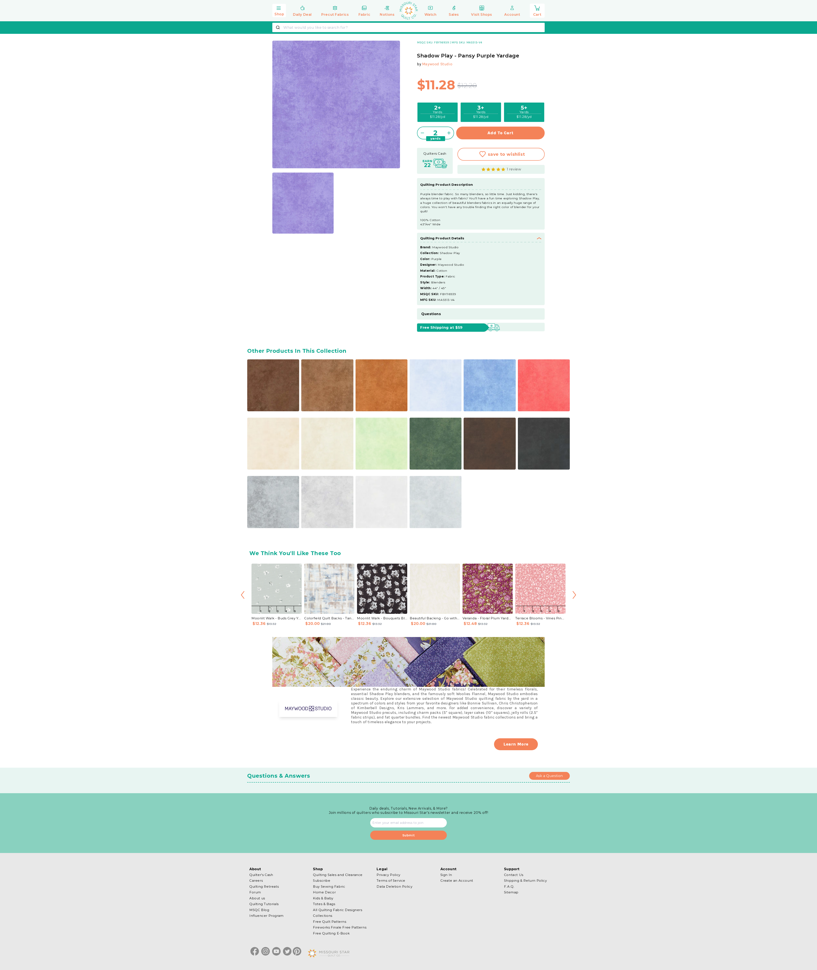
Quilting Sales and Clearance (338, 875)
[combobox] (408, 27)
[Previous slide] (242, 595)
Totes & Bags (324, 904)
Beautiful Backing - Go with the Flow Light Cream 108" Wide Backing (435, 618)
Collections (322, 916)
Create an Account (456, 881)
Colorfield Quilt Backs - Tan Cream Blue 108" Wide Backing (329, 618)
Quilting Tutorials (264, 904)
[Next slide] (574, 595)
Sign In (446, 875)
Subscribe (321, 881)
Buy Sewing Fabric (329, 886)
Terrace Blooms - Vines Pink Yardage (540, 618)
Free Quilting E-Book (331, 933)
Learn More (515, 744)
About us (257, 898)
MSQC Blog (259, 910)
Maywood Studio (437, 64)
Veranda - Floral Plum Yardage (488, 618)
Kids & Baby (323, 898)
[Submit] (278, 27)
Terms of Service (391, 881)
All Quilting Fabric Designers (337, 910)
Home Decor (324, 892)
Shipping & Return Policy (525, 881)
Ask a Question (549, 776)
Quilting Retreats (264, 886)
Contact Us (513, 875)
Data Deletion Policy (394, 886)
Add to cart (500, 132)
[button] (279, 10)
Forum (255, 892)
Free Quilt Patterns (329, 922)
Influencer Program (266, 916)
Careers (256, 881)
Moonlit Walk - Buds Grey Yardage (276, 618)
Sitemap (511, 892)
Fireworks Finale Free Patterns (339, 927)
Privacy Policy (388, 875)
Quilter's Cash (261, 875)
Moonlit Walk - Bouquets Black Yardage (382, 618)
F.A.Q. (509, 886)
